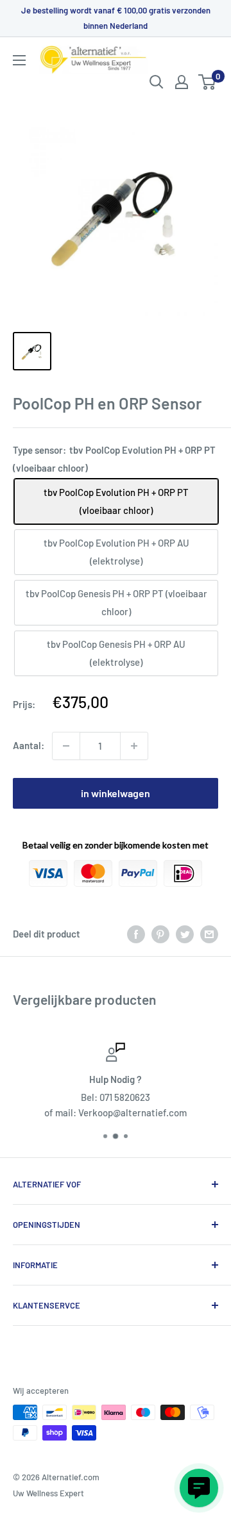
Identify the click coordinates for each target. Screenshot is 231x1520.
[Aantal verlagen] (66, 745)
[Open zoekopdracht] (157, 82)
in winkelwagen (115, 793)
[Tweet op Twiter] (185, 933)
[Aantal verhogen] (134, 745)
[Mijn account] (181, 82)
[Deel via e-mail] (209, 933)
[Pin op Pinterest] (160, 933)
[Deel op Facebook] (136, 933)
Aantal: (28, 745)
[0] (208, 82)
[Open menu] (19, 60)
